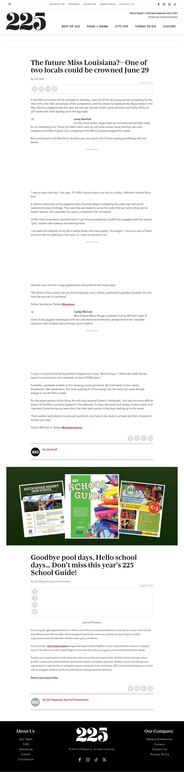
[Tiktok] (175, 4)
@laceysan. (68, 304)
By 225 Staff (50, 450)
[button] (23, 4)
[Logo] (27, 21)
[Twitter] (169, 4)
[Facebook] (158, 4)
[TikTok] (96, 760)
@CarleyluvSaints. (72, 427)
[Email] (54, 89)
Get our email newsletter (164, 17)
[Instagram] (164, 4)
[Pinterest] (48, 89)
